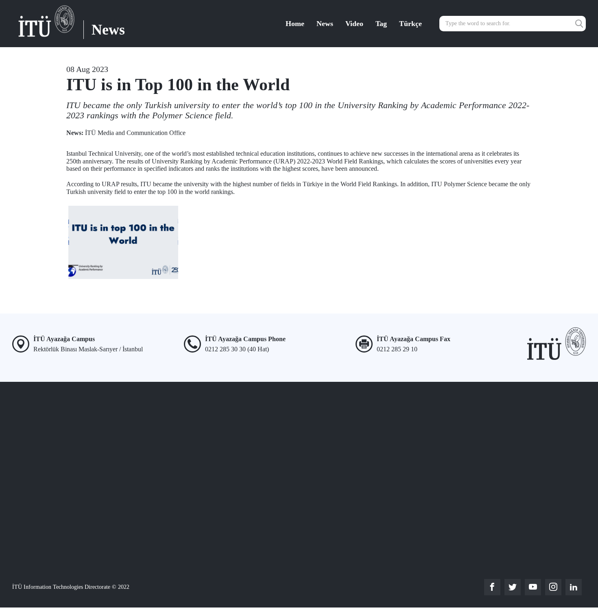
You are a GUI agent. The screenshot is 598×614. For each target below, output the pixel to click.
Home (295, 24)
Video (354, 24)
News (324, 24)
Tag (381, 24)
